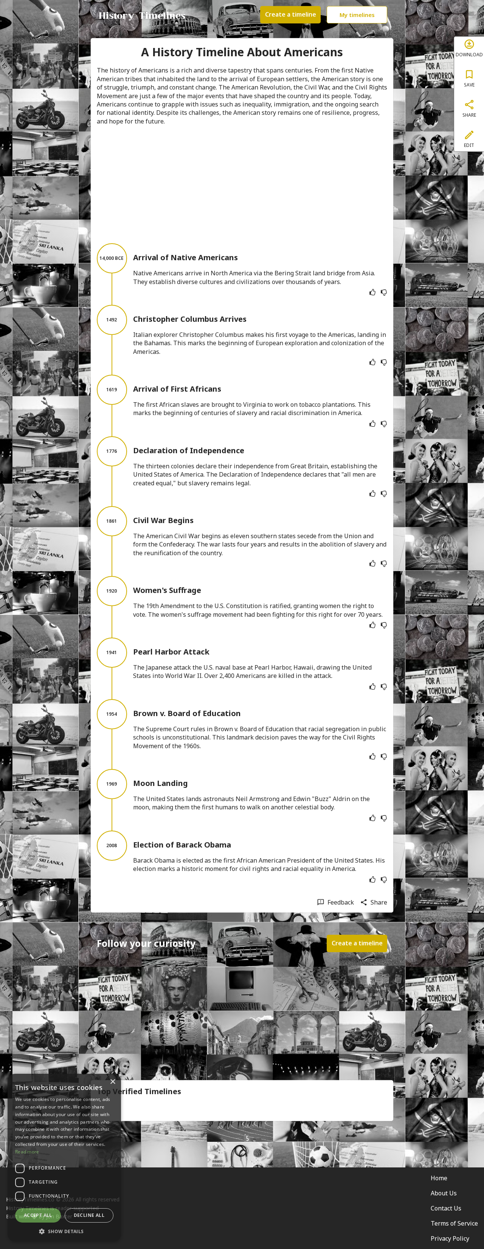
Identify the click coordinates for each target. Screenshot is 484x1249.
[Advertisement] (242, 184)
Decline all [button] (89, 1215)
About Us (444, 1193)
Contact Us (446, 1208)
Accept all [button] (38, 1215)
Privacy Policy (450, 1238)
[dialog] (64, 1157)
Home (439, 1178)
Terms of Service (454, 1223)
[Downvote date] (383, 292)
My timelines (357, 15)
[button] (64, 1230)
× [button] (112, 1082)
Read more (27, 1152)
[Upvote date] (372, 292)
